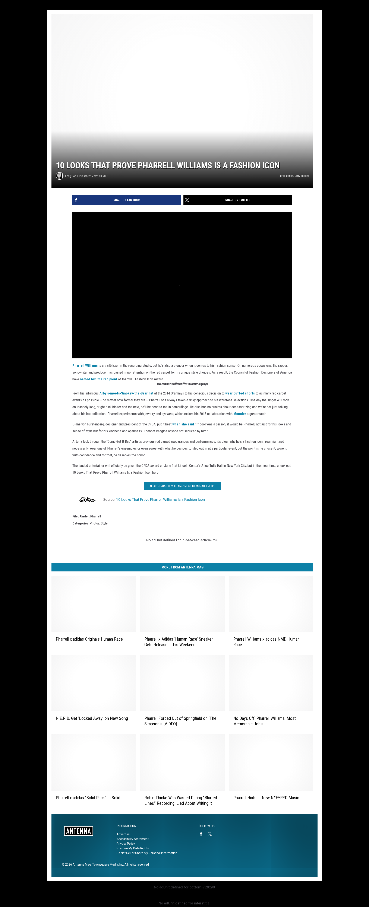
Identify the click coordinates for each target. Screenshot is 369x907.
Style (104, 523)
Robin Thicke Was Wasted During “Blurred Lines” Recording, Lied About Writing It (180, 800)
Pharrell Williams (85, 365)
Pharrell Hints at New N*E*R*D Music (266, 797)
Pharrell (95, 516)
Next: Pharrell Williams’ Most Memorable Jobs (182, 486)
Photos (95, 523)
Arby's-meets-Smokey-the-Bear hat (126, 393)
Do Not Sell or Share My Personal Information (147, 853)
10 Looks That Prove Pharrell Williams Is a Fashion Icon (160, 499)
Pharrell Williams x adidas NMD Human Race (266, 642)
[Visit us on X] (211, 833)
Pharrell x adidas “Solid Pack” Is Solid (88, 797)
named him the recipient (98, 379)
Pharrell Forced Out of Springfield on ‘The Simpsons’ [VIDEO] (180, 721)
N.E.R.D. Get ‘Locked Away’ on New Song (92, 718)
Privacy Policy (126, 843)
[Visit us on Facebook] (203, 833)
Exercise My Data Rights (133, 848)
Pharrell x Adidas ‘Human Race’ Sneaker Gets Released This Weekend (178, 642)
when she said (183, 424)
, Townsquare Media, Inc (107, 864)
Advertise (123, 834)
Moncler (239, 414)
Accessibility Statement (133, 839)
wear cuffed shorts (240, 393)
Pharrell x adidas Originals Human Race (89, 639)
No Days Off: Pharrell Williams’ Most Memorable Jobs (264, 721)
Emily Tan (70, 176)
